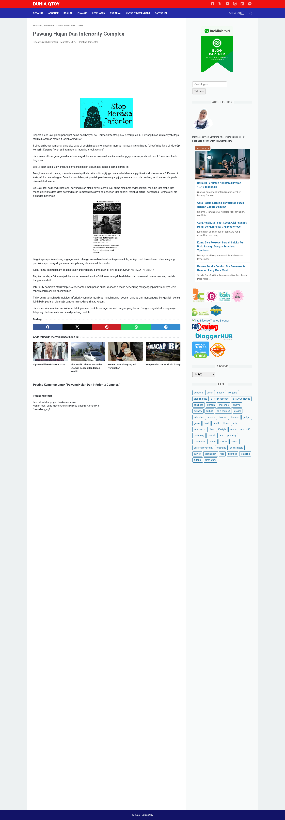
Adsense (53, 13)
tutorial (197, 460)
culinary (198, 411)
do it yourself (223, 411)
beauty (220, 392)
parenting (199, 435)
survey (197, 454)
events (211, 417)
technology (210, 454)
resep (213, 441)
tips (222, 454)
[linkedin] (242, 3)
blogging (232, 392)
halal (206, 423)
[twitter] (220, 3)
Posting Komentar (88, 42)
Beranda (38, 13)
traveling (245, 454)
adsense (198, 392)
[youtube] (227, 3)
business (198, 405)
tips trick (232, 454)
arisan (210, 392)
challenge (224, 405)
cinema (236, 405)
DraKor (68, 13)
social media (236, 447)
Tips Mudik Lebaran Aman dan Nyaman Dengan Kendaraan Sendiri (86, 368)
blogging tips (200, 398)
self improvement (203, 447)
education (199, 417)
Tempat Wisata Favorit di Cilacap (163, 364)
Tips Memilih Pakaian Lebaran (49, 364)
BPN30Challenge (241, 398)
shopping (221, 447)
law (212, 429)
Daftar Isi (161, 13)
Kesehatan (98, 13)
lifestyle (222, 429)
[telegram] (249, 3)
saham (234, 441)
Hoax (226, 423)
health (216, 423)
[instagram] (235, 3)
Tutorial (115, 13)
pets (221, 435)
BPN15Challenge (220, 398)
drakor (237, 411)
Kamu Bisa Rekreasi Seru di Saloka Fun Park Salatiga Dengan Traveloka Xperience (220, 246)
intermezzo (200, 429)
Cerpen (211, 405)
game (197, 423)
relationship (200, 441)
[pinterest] (107, 327)
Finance (82, 13)
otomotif (245, 429)
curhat (209, 411)
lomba (233, 429)
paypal (211, 435)
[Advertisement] (106, 71)
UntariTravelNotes (138, 13)
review (223, 441)
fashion (223, 417)
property (231, 435)
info (235, 423)
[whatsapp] (136, 327)
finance (235, 417)
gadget (246, 417)
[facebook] (212, 3)
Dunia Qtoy (46, 4)
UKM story (210, 460)
